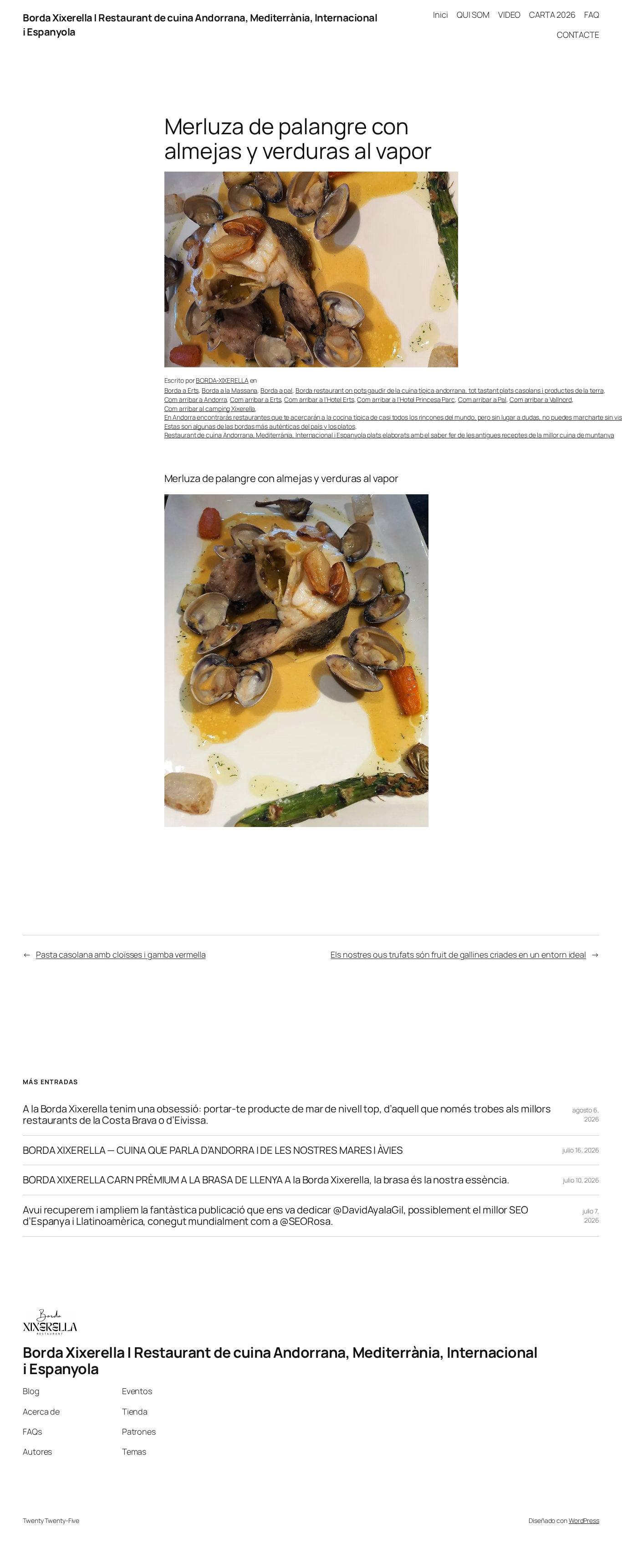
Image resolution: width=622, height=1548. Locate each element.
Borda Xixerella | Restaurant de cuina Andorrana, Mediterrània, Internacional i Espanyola (280, 1360)
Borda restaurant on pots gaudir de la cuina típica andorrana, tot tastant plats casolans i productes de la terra (450, 390)
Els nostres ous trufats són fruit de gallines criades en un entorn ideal (458, 954)
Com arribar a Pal (482, 399)
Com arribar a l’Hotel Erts (319, 399)
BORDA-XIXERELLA (222, 380)
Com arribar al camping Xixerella (209, 408)
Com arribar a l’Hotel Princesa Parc (406, 399)
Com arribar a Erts (255, 399)
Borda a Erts (181, 390)
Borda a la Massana (229, 390)
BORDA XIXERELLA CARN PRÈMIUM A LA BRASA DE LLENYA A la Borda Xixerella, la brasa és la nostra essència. (266, 1180)
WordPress (584, 1520)
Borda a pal (276, 390)
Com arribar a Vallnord (541, 399)
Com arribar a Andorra (195, 399)
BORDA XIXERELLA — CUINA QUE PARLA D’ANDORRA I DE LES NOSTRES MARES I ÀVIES (213, 1150)
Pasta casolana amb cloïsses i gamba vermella (121, 954)
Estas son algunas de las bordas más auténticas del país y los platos (259, 426)
